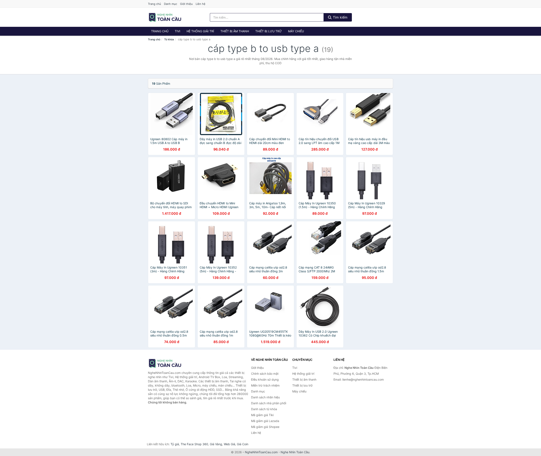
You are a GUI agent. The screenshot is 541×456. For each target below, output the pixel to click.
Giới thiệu (186, 3)
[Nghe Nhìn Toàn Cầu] (169, 363)
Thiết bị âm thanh (234, 31)
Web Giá (229, 444)
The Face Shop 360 (194, 444)
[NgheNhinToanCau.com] (165, 17)
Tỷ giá (175, 444)
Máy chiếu (296, 31)
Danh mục (170, 3)
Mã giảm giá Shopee (265, 427)
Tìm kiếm (339, 17)
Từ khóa (169, 39)
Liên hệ (200, 3)
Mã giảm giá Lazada (265, 421)
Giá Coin (242, 444)
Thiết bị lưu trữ (268, 31)
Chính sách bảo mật (265, 373)
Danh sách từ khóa (264, 409)
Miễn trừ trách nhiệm (265, 385)
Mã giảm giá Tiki (262, 415)
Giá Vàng (216, 444)
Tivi (177, 31)
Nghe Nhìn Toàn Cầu (295, 452)
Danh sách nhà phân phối (268, 403)
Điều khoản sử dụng (265, 379)
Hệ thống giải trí (200, 31)
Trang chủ (154, 3)
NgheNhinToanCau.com (261, 452)
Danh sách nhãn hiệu (265, 397)
